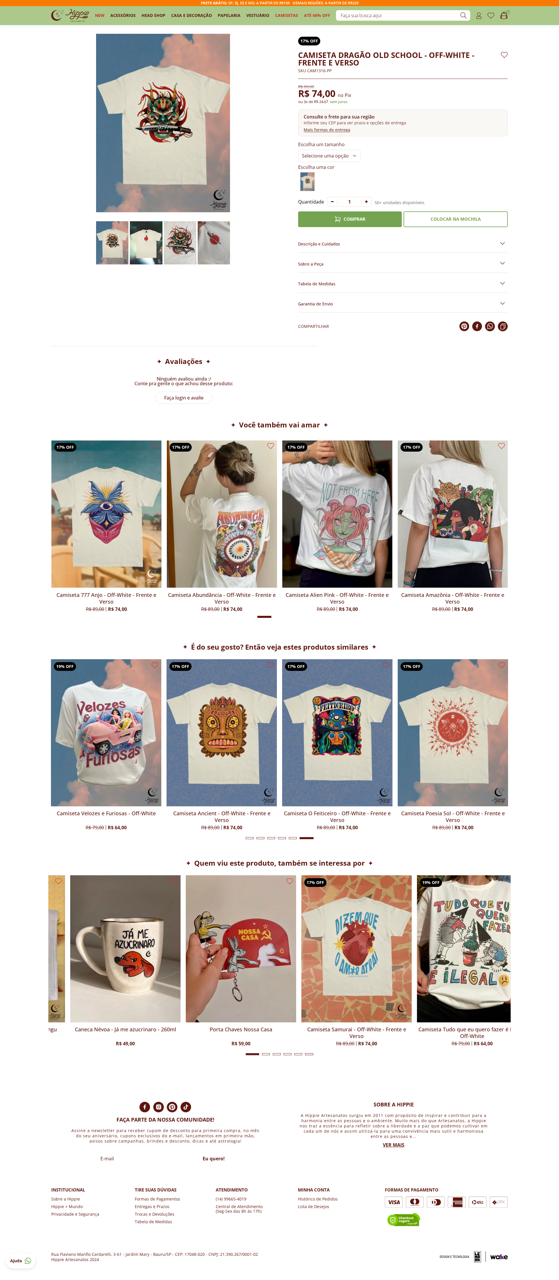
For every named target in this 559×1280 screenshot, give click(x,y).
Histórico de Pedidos (318, 1199)
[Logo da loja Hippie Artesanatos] (70, 15)
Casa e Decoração (191, 15)
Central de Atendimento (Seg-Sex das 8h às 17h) (239, 1209)
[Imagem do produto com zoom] (163, 123)
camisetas (286, 15)
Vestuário (257, 15)
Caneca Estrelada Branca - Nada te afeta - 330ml (452, 1032)
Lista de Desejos (313, 1206)
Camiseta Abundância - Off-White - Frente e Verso (337, 598)
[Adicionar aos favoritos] (504, 55)
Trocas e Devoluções (154, 1214)
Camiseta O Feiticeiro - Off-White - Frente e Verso (111, 816)
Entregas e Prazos (152, 1206)
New (100, 15)
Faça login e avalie (184, 398)
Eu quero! (214, 1158)
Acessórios (123, 15)
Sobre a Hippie (65, 1199)
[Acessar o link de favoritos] (490, 16)
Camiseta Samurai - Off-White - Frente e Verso (221, 1032)
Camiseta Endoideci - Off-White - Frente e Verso (342, 816)
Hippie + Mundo (67, 1206)
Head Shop (153, 15)
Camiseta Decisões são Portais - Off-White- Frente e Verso (458, 816)
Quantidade (311, 201)
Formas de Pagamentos (157, 1199)
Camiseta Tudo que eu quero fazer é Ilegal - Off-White (337, 1032)
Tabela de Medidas (153, 1221)
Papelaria (229, 15)
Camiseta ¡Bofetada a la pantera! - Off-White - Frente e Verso (106, 598)
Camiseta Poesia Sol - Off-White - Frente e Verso (227, 816)
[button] (403, 123)
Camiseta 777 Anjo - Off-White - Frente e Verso (222, 598)
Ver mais (393, 1145)
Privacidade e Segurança (75, 1214)
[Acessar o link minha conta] (479, 15)
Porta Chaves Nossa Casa (106, 1029)
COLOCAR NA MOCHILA (456, 219)
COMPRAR (354, 219)
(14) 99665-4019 (231, 1199)
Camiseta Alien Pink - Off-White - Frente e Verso (452, 598)
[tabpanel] (111, 744)
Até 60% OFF (317, 15)
